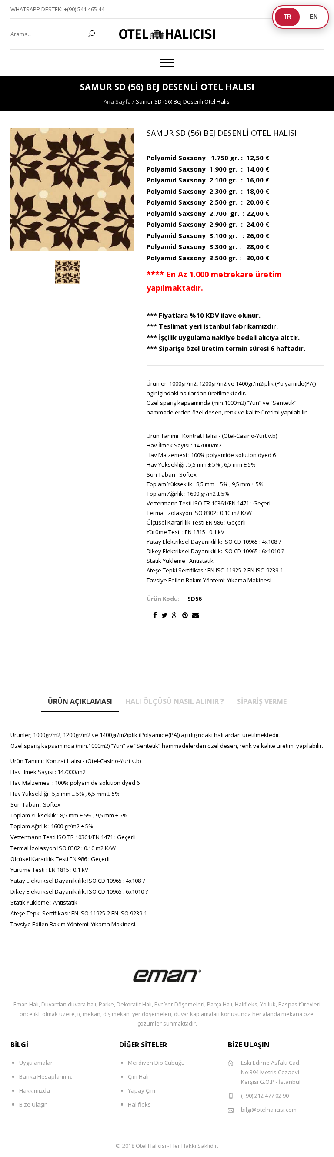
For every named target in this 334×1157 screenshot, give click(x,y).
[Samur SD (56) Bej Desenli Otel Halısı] (67, 272)
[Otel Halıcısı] (167, 34)
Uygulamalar (36, 1062)
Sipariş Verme (262, 701)
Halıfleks (139, 1104)
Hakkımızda (34, 1090)
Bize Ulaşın (33, 1104)
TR (287, 16)
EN (313, 16)
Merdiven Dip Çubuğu (156, 1062)
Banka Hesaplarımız (45, 1076)
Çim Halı (138, 1076)
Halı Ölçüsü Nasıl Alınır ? (174, 701)
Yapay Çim (141, 1090)
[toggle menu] (167, 63)
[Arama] (91, 34)
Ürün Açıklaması (80, 701)
